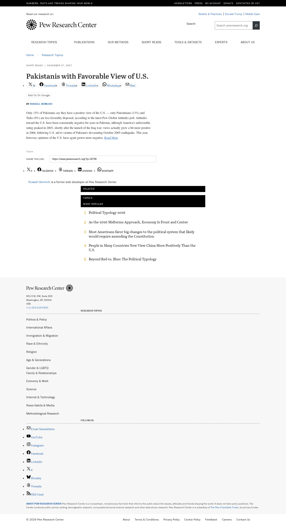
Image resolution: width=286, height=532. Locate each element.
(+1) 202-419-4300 (37, 307)
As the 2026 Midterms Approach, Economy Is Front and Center (138, 222)
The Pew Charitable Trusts (224, 507)
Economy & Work (37, 381)
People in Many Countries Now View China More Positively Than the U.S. (142, 247)
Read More (111, 138)
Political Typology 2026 (107, 212)
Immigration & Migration (42, 335)
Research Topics (44, 42)
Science (31, 389)
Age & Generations (38, 360)
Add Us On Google (39, 95)
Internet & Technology (40, 397)
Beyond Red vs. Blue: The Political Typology (122, 259)
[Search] (256, 25)
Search (191, 24)
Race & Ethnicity (37, 343)
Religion (31, 352)
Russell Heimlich (41, 104)
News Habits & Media (40, 405)
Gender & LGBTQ (37, 368)
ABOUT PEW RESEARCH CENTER (44, 503)
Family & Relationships (41, 373)
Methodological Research (42, 413)
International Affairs (39, 327)
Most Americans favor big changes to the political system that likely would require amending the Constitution (141, 234)
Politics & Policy (36, 319)
